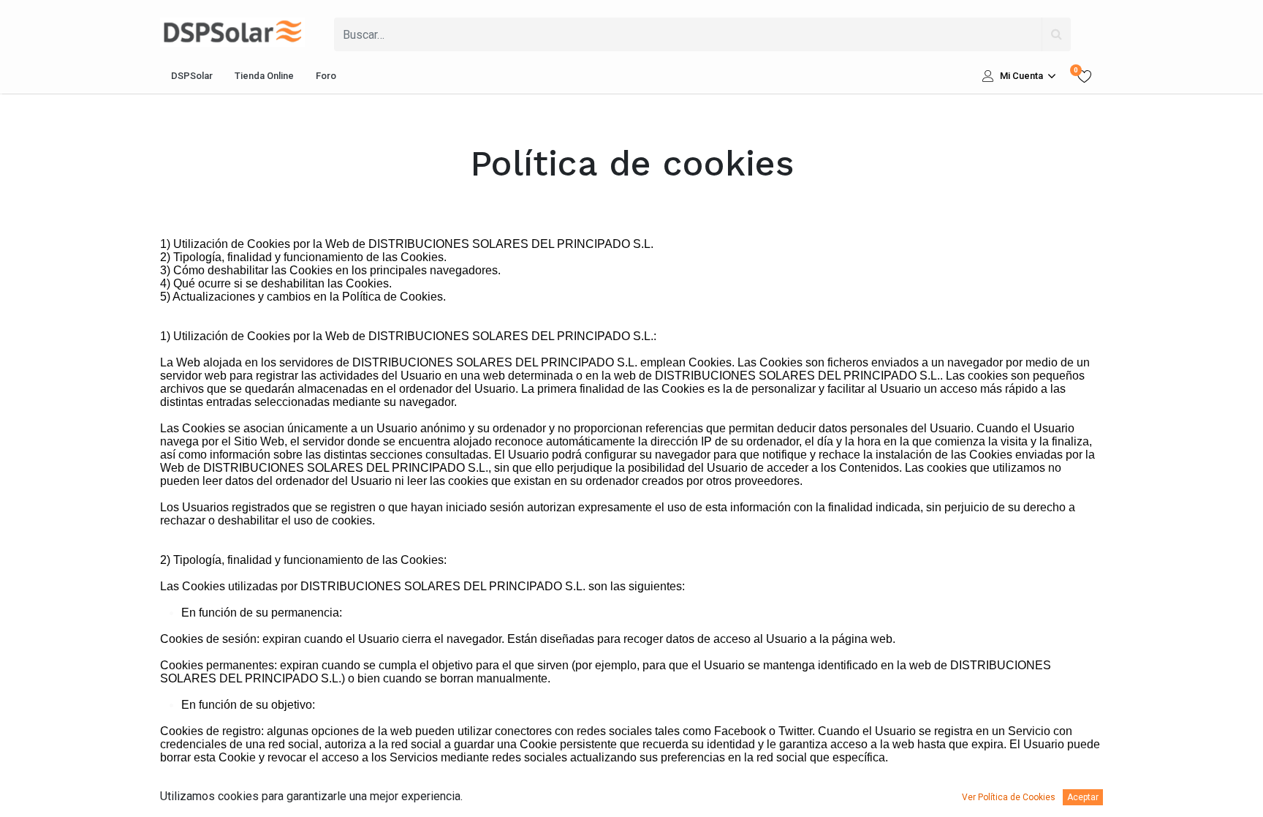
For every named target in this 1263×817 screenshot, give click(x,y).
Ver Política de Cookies (1008, 797)
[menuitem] (192, 76)
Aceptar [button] (1083, 797)
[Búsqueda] (1056, 34)
